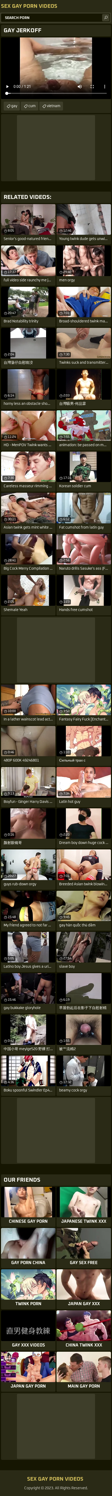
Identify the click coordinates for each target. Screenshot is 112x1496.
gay (14, 106)
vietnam (53, 106)
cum (32, 106)
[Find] (105, 17)
